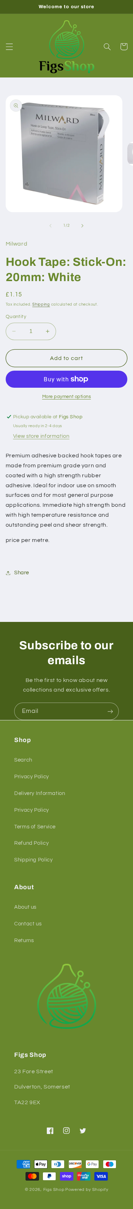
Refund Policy (31, 843)
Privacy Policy (31, 776)
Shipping (41, 304)
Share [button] (21, 572)
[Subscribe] (110, 711)
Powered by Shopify (86, 1190)
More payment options (66, 396)
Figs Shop (54, 1190)
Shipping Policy (33, 860)
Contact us (27, 923)
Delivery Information (39, 793)
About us (25, 907)
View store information (41, 436)
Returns (24, 940)
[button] (9, 46)
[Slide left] (50, 225)
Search (23, 760)
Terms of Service (35, 826)
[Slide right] (82, 225)
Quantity (16, 316)
